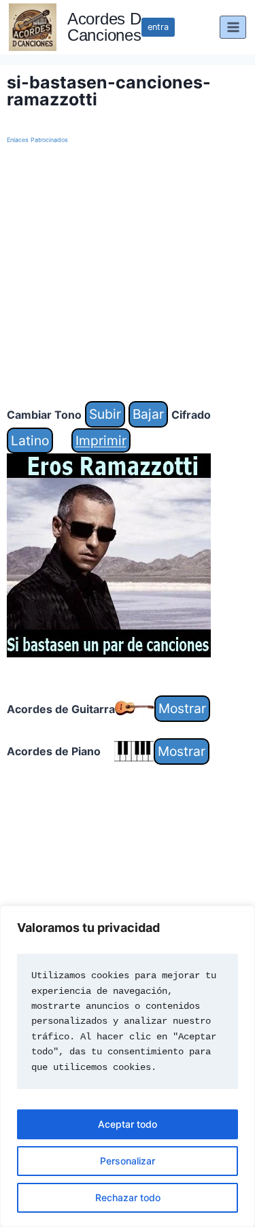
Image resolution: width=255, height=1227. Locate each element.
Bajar (148, 414)
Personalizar (127, 1160)
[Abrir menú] (233, 27)
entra (158, 27)
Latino (30, 440)
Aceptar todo (127, 1124)
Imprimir (100, 440)
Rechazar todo (127, 1197)
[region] (127, 1066)
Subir (105, 414)
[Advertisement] (127, 273)
